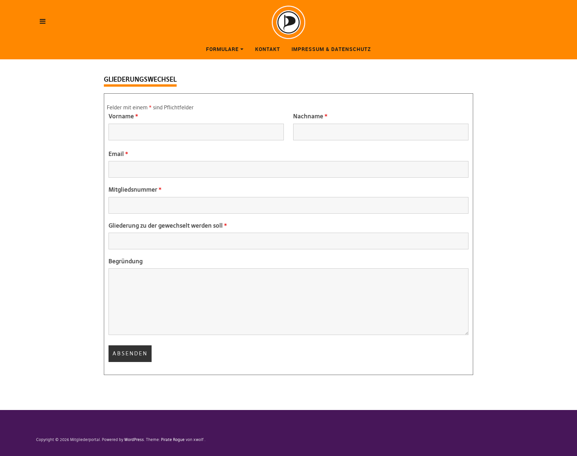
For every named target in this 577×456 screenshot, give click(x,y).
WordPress (134, 439)
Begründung (126, 261)
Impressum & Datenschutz (331, 49)
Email (118, 154)
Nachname (310, 116)
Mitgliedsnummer (135, 189)
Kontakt (267, 49)
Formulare (222, 49)
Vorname (123, 116)
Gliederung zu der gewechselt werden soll (168, 225)
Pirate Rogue (173, 439)
